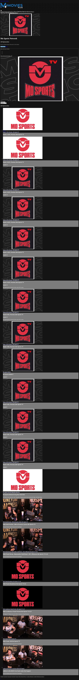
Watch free (2, 46)
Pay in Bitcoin (14, 11)
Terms (22, 676)
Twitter (1, 676)
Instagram (9, 676)
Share (6, 46)
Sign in (32, 11)
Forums (6, 11)
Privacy (25, 676)
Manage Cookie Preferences (35, 676)
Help (20, 676)
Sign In (16, 12)
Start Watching (27, 11)
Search (9, 11)
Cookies (28, 676)
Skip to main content (4, 1)
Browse (2, 11)
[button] (1, 10)
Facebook (5, 676)
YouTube (13, 676)
